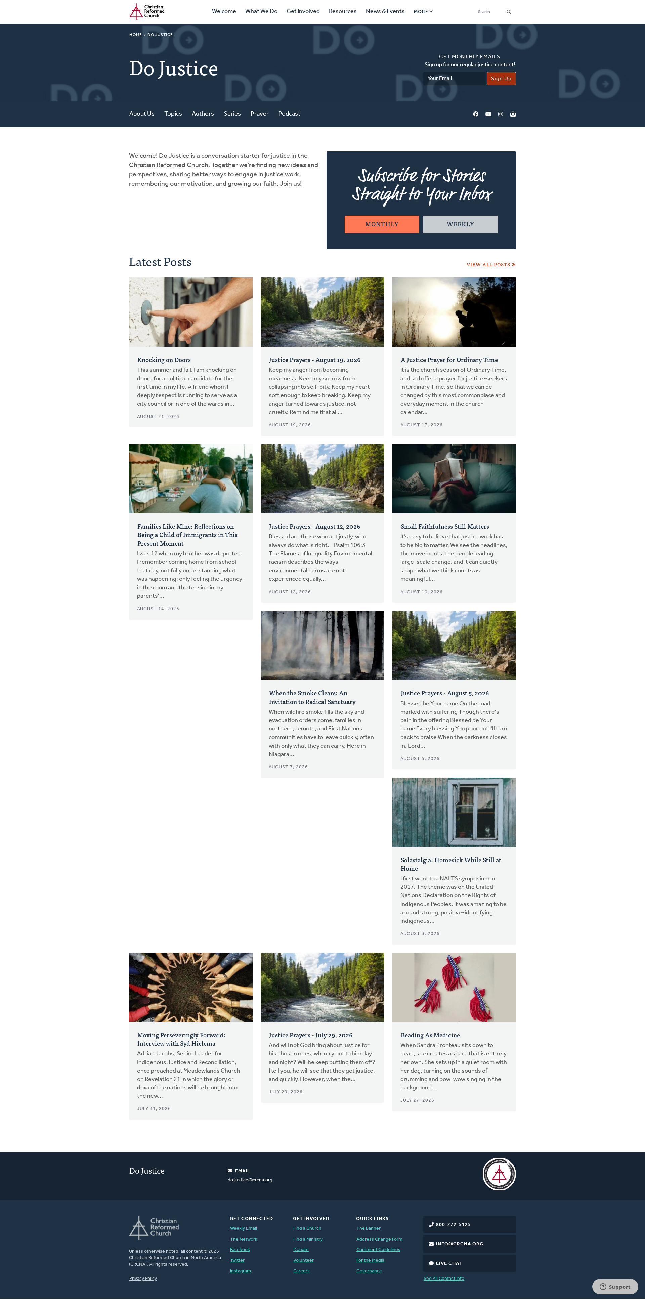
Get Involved (303, 12)
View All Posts (488, 264)
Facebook (476, 114)
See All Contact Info (444, 1278)
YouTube (488, 114)
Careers (301, 1271)
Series (232, 114)
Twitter (237, 1260)
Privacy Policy (143, 1278)
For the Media (370, 1260)
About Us (142, 114)
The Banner (368, 1228)
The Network (243, 1239)
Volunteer (303, 1260)
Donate (301, 1249)
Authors (203, 114)
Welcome (224, 12)
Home (135, 35)
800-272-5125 (453, 1224)
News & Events (385, 12)
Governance (369, 1271)
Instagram (501, 114)
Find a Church (307, 1228)
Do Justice (147, 1170)
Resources (343, 12)
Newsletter (513, 114)
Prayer (260, 114)
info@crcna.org (459, 1244)
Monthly (382, 224)
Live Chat (449, 1263)
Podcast (289, 114)
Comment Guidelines (378, 1249)
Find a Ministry (308, 1239)
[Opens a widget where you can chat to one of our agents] (615, 1287)
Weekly (460, 224)
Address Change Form (379, 1239)
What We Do (261, 12)
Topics (173, 114)
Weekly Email (243, 1228)
